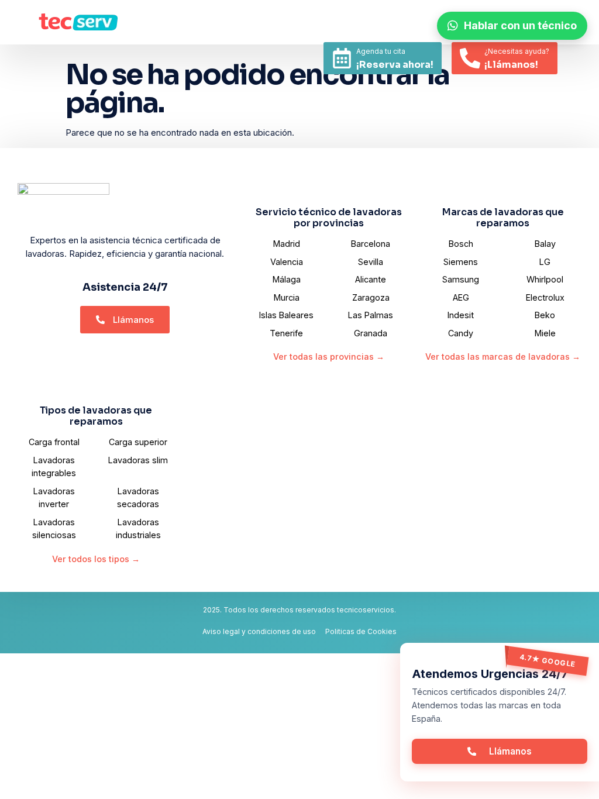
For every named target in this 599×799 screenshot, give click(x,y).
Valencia (286, 262)
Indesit (460, 315)
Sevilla (370, 262)
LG (544, 262)
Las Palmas (370, 315)
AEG (461, 297)
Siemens (460, 262)
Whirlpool (544, 279)
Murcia (287, 297)
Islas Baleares (286, 315)
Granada (370, 333)
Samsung (460, 279)
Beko (545, 315)
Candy (460, 333)
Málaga (287, 279)
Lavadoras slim (138, 460)
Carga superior (138, 442)
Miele (545, 333)
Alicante (370, 279)
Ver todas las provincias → (328, 356)
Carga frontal (54, 442)
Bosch (461, 244)
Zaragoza (371, 297)
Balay (545, 244)
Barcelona (370, 244)
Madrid (286, 244)
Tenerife (286, 333)
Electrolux (545, 297)
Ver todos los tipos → (96, 559)
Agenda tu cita (380, 51)
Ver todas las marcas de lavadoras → (502, 356)
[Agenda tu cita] (342, 58)
